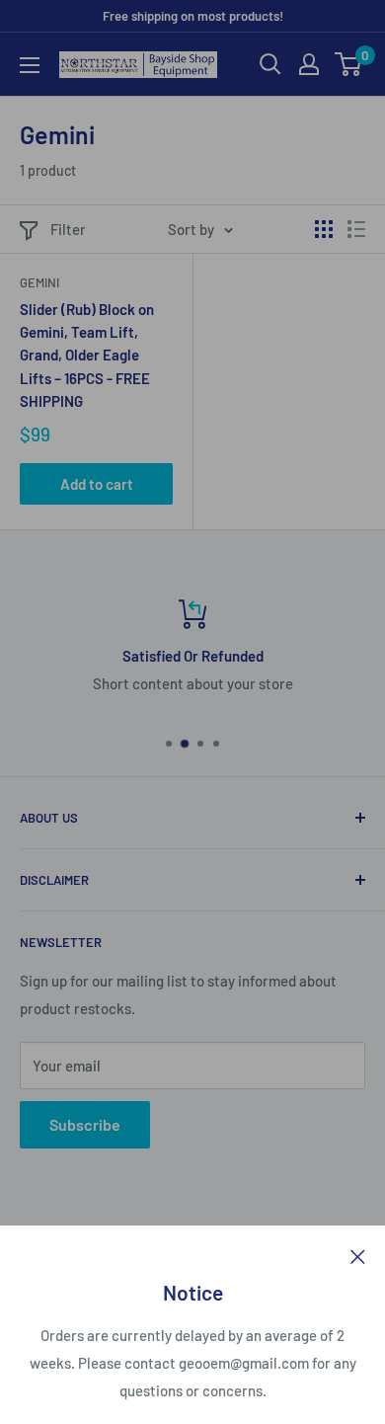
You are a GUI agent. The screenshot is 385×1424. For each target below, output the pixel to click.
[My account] (309, 64)
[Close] (357, 1255)
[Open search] (270, 64)
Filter (68, 229)
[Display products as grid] (324, 229)
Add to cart (96, 484)
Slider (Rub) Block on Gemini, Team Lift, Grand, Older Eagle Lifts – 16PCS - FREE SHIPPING (87, 355)
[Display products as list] (356, 229)
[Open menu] (29, 65)
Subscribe (84, 1124)
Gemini (39, 282)
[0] (349, 64)
